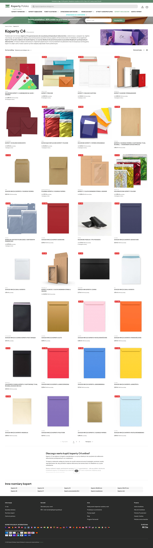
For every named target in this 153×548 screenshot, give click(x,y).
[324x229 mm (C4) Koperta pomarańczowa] (131, 317)
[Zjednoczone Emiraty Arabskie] (109, 527)
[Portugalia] (73, 527)
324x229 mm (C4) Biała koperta (15, 289)
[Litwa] (54, 527)
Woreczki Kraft (86, 12)
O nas (6, 506)
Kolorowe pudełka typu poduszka (89, 239)
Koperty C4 (41, 488)
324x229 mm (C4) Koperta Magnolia (16, 432)
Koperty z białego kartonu (87, 93)
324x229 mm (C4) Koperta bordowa (52, 239)
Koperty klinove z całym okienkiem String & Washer (56, 290)
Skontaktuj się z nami (47, 506)
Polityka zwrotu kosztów (141, 519)
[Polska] (70, 527)
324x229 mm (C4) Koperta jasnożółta (126, 384)
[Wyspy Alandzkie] (105, 527)
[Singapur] (83, 527)
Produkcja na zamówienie (94, 510)
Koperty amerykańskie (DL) (71, 491)
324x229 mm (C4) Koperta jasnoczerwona (55, 384)
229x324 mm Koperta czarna (87, 289)
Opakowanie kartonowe (69, 12)
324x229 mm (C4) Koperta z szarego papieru (19, 191)
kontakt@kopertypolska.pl (54, 510)
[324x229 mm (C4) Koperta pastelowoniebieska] (131, 412)
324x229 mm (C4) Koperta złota (51, 338)
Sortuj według (9, 50)
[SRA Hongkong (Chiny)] (80, 527)
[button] (147, 7)
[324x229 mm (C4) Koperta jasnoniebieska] (95, 364)
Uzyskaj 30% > (118, 20)
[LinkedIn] (147, 527)
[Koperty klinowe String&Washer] (131, 72)
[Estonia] (25, 527)
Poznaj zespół (91, 513)
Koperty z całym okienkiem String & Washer (92, 191)
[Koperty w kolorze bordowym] (22, 122)
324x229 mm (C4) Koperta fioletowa (53, 432)
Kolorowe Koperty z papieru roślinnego (91, 143)
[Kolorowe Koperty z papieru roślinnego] (95, 122)
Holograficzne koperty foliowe (125, 191)
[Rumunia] (76, 527)
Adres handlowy (139, 506)
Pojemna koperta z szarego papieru (53, 191)
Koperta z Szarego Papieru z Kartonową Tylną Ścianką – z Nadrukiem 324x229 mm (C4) (129, 143)
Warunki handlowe (139, 510)
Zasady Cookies (138, 516)
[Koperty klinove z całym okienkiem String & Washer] (58, 269)
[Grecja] (35, 527)
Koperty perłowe (47, 93)
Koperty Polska (8, 26)
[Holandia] (41, 527)
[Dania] (22, 527)
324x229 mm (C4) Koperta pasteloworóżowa (92, 338)
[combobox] (84, 6)
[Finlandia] (28, 527)
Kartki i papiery (136, 12)
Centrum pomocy (10, 516)
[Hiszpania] (38, 527)
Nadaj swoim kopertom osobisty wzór (98, 506)
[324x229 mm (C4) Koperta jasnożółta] (131, 364)
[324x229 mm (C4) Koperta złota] (58, 317)
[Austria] (9, 527)
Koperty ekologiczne (122, 12)
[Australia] (6, 527)
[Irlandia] (48, 527)
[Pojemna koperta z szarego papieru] (58, 171)
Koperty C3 (14, 488)
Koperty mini (121, 491)
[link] (64, 442)
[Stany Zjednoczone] (93, 527)
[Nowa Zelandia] (67, 527)
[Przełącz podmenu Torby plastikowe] (58, 12)
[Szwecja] (96, 527)
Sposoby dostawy (10, 510)
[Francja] (32, 527)
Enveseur (41, 542)
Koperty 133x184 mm (96, 488)
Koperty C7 (41, 491)
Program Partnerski (92, 519)
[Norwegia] (64, 527)
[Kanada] (51, 527)
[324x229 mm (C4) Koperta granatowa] (131, 219)
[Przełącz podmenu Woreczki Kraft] (94, 12)
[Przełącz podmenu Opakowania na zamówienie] (86, 15)
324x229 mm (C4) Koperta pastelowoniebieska (129, 432)
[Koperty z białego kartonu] (95, 72)
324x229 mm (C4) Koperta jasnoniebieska (91, 384)
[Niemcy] (60, 527)
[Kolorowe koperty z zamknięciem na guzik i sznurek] (22, 72)
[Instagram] (145, 527)
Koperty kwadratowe (96, 491)
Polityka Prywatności (140, 513)
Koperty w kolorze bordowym (15, 143)
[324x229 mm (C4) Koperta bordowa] (58, 219)
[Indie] (44, 527)
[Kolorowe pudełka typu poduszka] (95, 219)
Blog (88, 516)
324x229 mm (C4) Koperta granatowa (126, 239)
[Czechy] (19, 527)
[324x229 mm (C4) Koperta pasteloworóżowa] (95, 317)
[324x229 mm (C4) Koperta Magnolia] (22, 412)
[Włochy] (102, 527)
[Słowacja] (86, 527)
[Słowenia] (89, 527)
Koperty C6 (14, 491)
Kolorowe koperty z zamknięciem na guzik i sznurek (19, 94)
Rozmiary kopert (10, 513)
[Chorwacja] (15, 527)
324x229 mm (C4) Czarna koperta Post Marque (20, 338)
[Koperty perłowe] (58, 72)
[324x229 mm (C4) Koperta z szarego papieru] (22, 171)
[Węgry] (99, 527)
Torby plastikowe (50, 12)
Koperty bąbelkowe (35, 12)
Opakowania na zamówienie (75, 15)
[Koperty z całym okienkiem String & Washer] (95, 171)
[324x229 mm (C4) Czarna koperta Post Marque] (22, 317)
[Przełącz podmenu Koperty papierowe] (26, 12)
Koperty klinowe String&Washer (125, 93)
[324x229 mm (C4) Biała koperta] (22, 269)
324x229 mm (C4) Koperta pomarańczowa (127, 338)
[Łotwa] (57, 527)
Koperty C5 (67, 488)
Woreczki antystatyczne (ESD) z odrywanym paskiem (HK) (20, 240)
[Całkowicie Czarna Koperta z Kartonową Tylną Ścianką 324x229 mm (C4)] (22, 364)
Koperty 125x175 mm (123, 488)
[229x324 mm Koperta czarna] (95, 269)
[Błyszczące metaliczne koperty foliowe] (58, 122)
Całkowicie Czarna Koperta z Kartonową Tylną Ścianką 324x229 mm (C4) (21, 385)
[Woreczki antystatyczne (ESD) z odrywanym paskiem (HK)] (22, 219)
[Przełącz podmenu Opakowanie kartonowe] (79, 12)
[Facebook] (143, 527)
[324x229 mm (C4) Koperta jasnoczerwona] (58, 364)
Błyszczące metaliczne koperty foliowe (54, 143)
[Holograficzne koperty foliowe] (131, 171)
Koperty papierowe (18, 12)
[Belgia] (12, 527)
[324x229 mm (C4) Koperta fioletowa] (58, 412)
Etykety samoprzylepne (104, 12)
